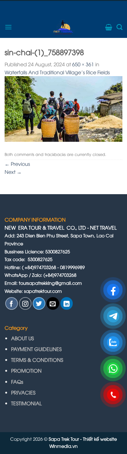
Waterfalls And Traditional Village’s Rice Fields (57, 72)
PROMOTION (26, 370)
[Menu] (8, 27)
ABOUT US (22, 338)
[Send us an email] (53, 303)
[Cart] (108, 27)
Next (13, 171)
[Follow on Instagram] (25, 303)
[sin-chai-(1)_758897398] (63, 108)
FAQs (17, 381)
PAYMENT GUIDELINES (37, 349)
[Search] (119, 27)
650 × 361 (83, 64)
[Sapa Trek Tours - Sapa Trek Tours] (63, 27)
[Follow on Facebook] (11, 303)
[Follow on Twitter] (39, 303)
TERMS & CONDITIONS (37, 359)
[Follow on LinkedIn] (66, 303)
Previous (17, 163)
